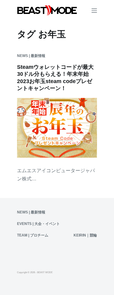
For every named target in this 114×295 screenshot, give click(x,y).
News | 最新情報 (31, 56)
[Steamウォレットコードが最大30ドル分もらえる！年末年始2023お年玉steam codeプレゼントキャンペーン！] (57, 128)
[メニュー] (94, 10)
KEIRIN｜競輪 (85, 235)
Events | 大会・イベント (38, 224)
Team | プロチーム (32, 235)
